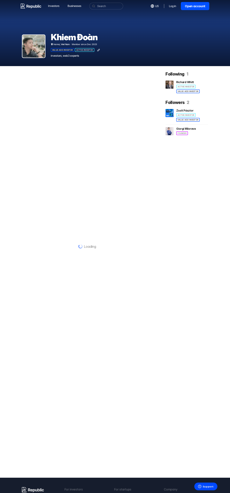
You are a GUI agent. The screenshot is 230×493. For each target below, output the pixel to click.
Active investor (84, 50)
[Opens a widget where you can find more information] (205, 487)
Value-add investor (62, 50)
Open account (195, 6)
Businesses (74, 6)
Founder (182, 133)
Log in (172, 6)
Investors (53, 6)
